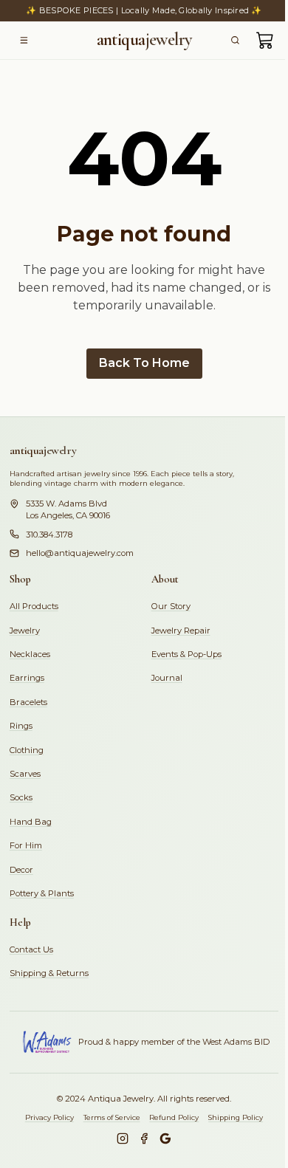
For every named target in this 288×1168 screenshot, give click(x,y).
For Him (26, 845)
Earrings (27, 678)
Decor (21, 870)
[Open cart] (264, 40)
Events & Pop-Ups (186, 654)
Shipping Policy (235, 1117)
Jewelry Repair (180, 630)
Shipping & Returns (49, 973)
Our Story (171, 606)
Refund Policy (174, 1117)
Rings (21, 726)
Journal (166, 678)
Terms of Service (111, 1117)
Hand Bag (31, 822)
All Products (34, 606)
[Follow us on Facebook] (144, 1138)
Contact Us (31, 949)
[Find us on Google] (165, 1138)
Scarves (25, 774)
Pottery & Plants (42, 893)
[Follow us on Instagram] (122, 1138)
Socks (21, 797)
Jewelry (25, 630)
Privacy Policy (49, 1117)
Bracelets (28, 702)
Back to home (144, 363)
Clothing (27, 750)
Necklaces (30, 654)
